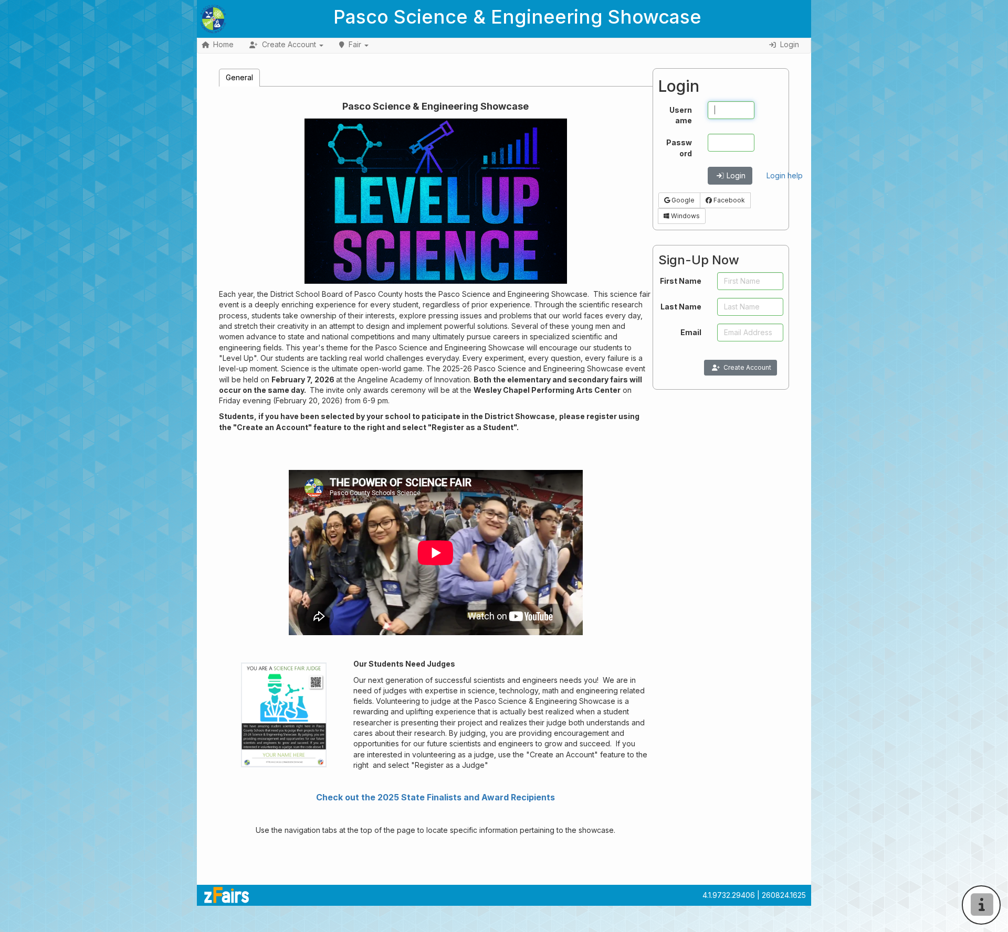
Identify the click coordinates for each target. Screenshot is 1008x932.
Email (690, 332)
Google (682, 200)
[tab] (239, 77)
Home (223, 44)
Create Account (747, 367)
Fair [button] (355, 44)
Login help (784, 175)
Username (680, 115)
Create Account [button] (289, 44)
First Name (680, 280)
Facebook (728, 200)
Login (736, 175)
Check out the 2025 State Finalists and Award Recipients (435, 797)
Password (679, 147)
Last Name (680, 306)
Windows (684, 216)
